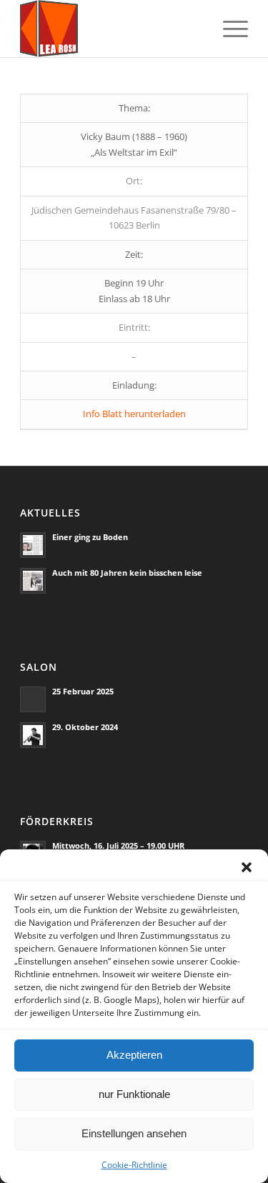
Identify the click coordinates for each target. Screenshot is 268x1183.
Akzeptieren (134, 1055)
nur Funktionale (134, 1094)
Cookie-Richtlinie (134, 1165)
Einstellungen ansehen (134, 1133)
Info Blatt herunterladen (134, 413)
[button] (246, 867)
